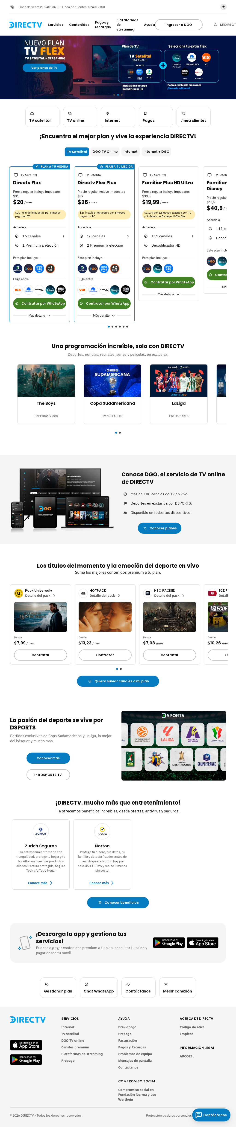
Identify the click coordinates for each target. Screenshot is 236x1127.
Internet (131, 151)
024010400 (51, 7)
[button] (6, 245)
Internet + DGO (156, 151)
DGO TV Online (105, 151)
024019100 (96, 7)
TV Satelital (77, 152)
